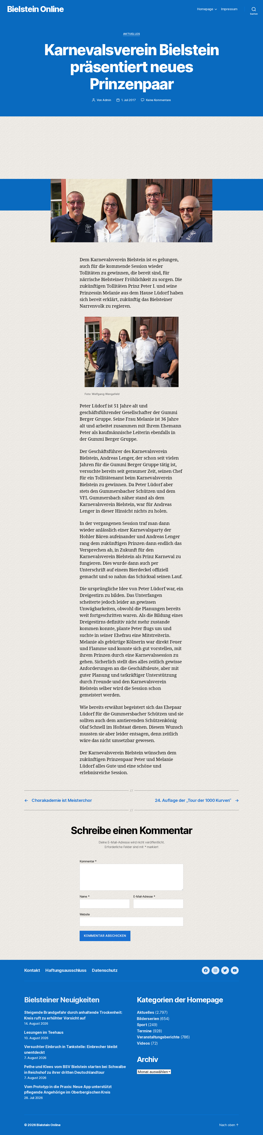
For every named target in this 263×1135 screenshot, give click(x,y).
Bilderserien (148, 1018)
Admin (107, 100)
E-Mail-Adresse (144, 896)
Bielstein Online (35, 9)
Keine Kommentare (158, 100)
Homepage (205, 9)
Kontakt (32, 970)
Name (84, 896)
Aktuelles (131, 34)
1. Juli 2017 (128, 100)
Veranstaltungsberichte (158, 1037)
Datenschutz (105, 970)
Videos (143, 1043)
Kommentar (88, 861)
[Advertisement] (131, 152)
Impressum (229, 9)
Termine (144, 1031)
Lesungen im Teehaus (44, 1032)
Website (85, 914)
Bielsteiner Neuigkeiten (61, 999)
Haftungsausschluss (65, 970)
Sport (142, 1025)
